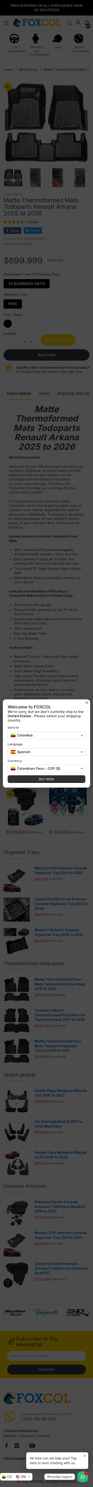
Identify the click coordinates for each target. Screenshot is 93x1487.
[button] (16, 1477)
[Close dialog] (86, 702)
